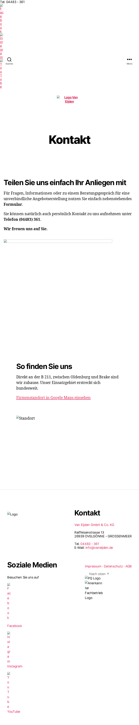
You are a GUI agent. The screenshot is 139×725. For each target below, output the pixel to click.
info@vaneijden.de (99, 548)
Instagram (14, 666)
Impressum (93, 566)
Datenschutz (113, 566)
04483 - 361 (89, 544)
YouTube (13, 711)
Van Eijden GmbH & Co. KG (94, 525)
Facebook (14, 626)
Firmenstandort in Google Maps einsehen (53, 397)
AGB (128, 566)
